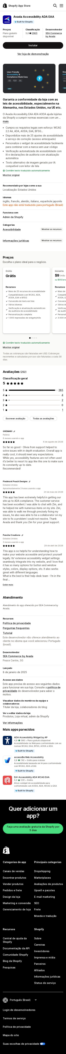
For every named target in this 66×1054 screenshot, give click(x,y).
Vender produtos (13, 883)
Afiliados (39, 970)
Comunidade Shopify (15, 954)
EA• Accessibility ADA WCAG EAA (31, 777)
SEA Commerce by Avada (18, 656)
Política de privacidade (17, 623)
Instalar (33, 45)
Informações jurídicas (16, 240)
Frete (37, 909)
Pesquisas (9, 967)
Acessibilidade (12, 229)
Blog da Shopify (12, 960)
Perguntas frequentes (16, 628)
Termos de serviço (14, 1018)
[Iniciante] (32, 338)
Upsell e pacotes (44, 890)
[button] (33, 744)
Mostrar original (11, 175)
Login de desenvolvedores (19, 1009)
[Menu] (61, 5)
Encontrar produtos (14, 877)
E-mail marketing (44, 896)
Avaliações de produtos (48, 883)
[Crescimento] (34, 338)
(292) (34, 33)
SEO (36, 903)
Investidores (41, 951)
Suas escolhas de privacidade (21, 1043)
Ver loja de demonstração (33, 53)
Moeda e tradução (45, 915)
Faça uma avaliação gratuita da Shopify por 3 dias (33, 828)
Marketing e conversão (17, 903)
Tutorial (7, 633)
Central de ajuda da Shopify (15, 940)
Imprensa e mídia (44, 957)
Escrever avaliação (15, 418)
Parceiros (40, 963)
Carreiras (39, 944)
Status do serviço (45, 982)
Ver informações (13, 722)
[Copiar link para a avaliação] (14, 431)
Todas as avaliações (43, 418)
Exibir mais (8, 584)
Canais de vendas (13, 871)
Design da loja (11, 896)
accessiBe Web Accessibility (29, 757)
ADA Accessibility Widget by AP (31, 737)
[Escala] (36, 338)
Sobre (37, 938)
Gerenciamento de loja (17, 909)
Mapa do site (11, 1035)
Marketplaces (42, 877)
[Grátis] (30, 338)
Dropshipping (42, 871)
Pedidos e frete (12, 890)
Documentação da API (16, 948)
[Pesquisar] (55, 5)
